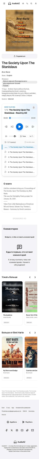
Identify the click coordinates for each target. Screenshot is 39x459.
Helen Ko (17, 93)
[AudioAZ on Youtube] (22, 430)
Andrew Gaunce (13, 89)
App (13, 407)
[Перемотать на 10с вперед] (27, 126)
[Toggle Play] (19, 126)
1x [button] (30, 136)
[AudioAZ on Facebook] (6, 430)
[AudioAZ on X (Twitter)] (11, 430)
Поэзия (5, 86)
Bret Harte (6, 72)
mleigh (4, 95)
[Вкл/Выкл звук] (6, 136)
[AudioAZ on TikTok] (27, 430)
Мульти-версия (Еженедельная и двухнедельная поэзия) (15, 82)
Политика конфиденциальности (11, 411)
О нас (8, 407)
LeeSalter (32, 93)
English (9, 75)
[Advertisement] (19, 218)
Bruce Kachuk (24, 89)
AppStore (13, 422)
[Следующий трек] (33, 126)
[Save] (33, 107)
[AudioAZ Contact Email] (32, 430)
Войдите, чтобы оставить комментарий (19, 237)
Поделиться (20, 56)
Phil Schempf (16, 95)
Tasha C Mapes (26, 95)
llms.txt (4, 414)
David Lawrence (20, 91)
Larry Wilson (24, 93)
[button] (4, 3)
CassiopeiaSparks (8, 91)
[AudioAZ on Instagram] (17, 430)
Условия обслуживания (23, 407)
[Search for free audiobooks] (31, 3)
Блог (3, 407)
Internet (11, 99)
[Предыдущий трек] (6, 126)
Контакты (31, 411)
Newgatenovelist (7, 93)
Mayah (9, 95)
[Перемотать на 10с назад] (12, 126)
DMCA (25, 411)
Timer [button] (24, 136)
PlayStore (28, 422)
